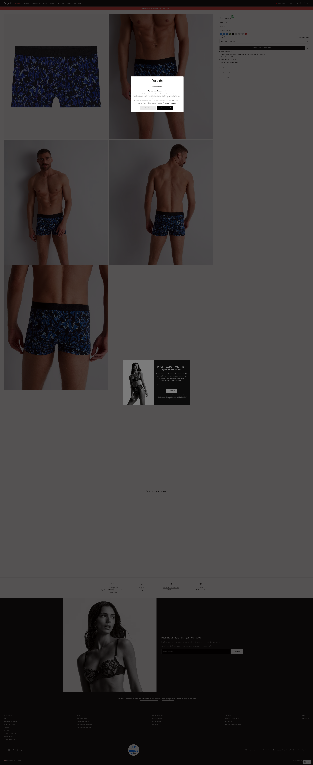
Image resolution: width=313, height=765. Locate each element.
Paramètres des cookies (148, 108)
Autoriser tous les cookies (165, 108)
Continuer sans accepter (157, 86)
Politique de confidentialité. (170, 103)
